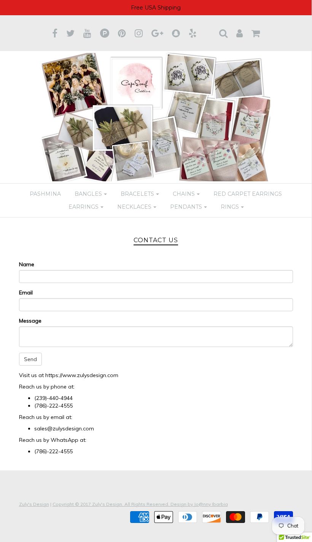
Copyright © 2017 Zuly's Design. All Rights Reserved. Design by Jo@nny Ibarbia (140, 504)
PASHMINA (45, 193)
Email (26, 292)
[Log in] (239, 33)
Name (26, 264)
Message (30, 320)
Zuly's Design (34, 504)
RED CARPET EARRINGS (247, 193)
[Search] (223, 33)
